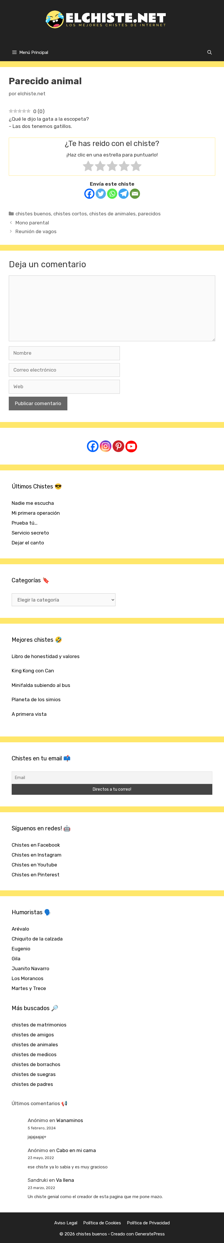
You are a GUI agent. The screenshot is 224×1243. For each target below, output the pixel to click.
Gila (16, 958)
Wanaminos (69, 1120)
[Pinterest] (118, 446)
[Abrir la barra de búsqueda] (209, 52)
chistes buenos (33, 214)
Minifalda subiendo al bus (41, 685)
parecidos (149, 214)
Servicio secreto (30, 533)
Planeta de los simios (36, 699)
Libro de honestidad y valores (46, 656)
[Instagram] (105, 446)
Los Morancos (27, 978)
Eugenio (21, 949)
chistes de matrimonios (39, 1025)
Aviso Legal (65, 1223)
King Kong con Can (33, 671)
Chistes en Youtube (34, 865)
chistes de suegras (34, 1074)
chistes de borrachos (36, 1064)
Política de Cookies (102, 1223)
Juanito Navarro (30, 968)
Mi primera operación (36, 513)
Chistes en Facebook (36, 845)
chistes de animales (112, 214)
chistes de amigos (33, 1035)
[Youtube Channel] (131, 446)
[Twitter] (101, 194)
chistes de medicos (34, 1054)
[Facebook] (89, 194)
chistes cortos (70, 214)
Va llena (65, 1180)
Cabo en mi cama (76, 1150)
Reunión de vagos (36, 231)
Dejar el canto (28, 543)
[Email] (135, 194)
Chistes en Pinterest (36, 875)
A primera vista (29, 714)
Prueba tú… (25, 523)
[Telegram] (123, 194)
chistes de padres (32, 1084)
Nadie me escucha (33, 503)
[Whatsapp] (112, 194)
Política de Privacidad (148, 1223)
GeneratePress (150, 1234)
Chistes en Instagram (37, 855)
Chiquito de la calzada (37, 939)
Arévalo (20, 929)
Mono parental (32, 223)
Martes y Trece (29, 988)
